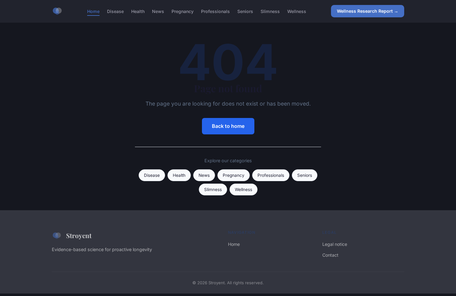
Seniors (245, 11)
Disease (115, 11)
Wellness (296, 11)
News (158, 11)
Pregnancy (183, 11)
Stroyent (79, 235)
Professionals (215, 11)
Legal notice (334, 244)
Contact (330, 255)
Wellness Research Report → (367, 11)
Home (93, 11)
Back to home (228, 126)
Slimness (270, 11)
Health (138, 11)
